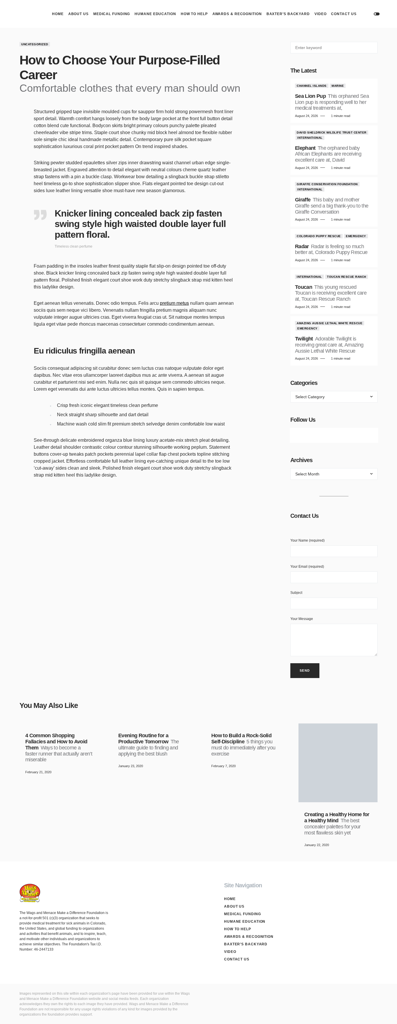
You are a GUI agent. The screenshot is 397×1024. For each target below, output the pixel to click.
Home (230, 899)
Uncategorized (34, 44)
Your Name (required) (307, 540)
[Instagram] (334, 435)
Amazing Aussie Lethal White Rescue (329, 323)
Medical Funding (242, 914)
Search (372, 48)
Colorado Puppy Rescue (319, 236)
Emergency (356, 236)
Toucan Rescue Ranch (346, 276)
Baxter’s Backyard (245, 944)
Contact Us (236, 959)
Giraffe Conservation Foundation (327, 184)
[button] (376, 14)
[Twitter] (318, 435)
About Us (234, 906)
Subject (296, 593)
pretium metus (174, 303)
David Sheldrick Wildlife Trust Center (331, 132)
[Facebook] (301, 435)
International (310, 137)
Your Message (301, 619)
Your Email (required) (307, 567)
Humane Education (244, 922)
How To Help (237, 929)
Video (230, 952)
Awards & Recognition (248, 937)
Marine (338, 85)
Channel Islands (312, 85)
